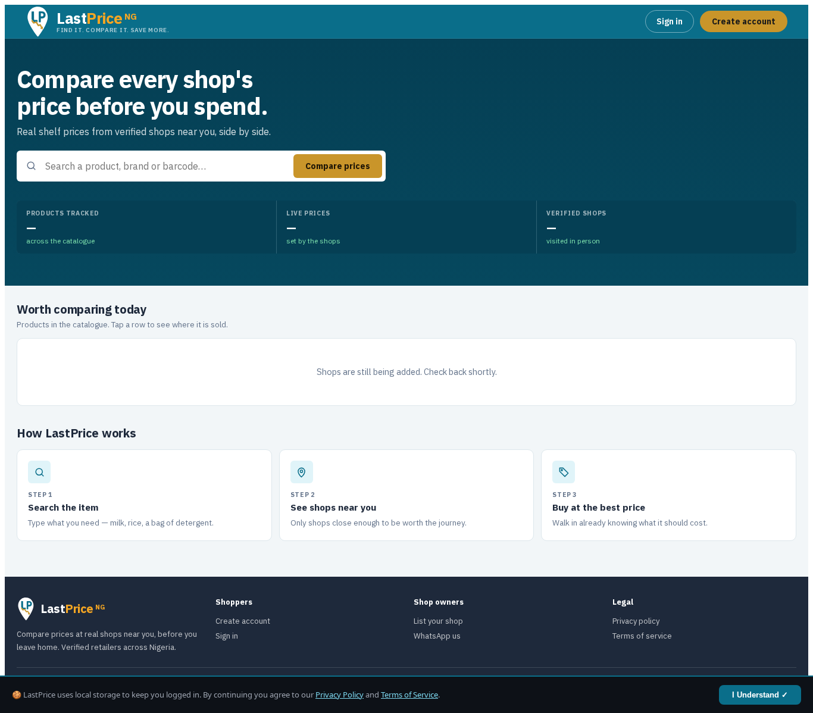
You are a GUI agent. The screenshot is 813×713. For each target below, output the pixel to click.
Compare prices (337, 166)
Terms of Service (409, 694)
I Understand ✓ (760, 694)
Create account (744, 21)
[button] (98, 21)
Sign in (669, 21)
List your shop (438, 621)
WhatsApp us (437, 636)
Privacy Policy (339, 694)
